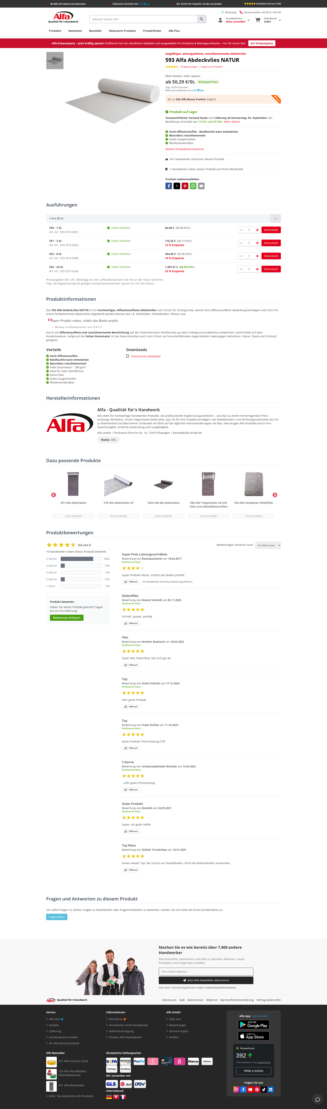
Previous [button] (53, 494)
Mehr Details (232, 121)
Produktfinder (152, 31)
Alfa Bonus (116, 1019)
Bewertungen (177, 1025)
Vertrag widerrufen (269, 1000)
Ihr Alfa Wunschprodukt (64, 1043)
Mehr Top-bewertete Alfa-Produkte (71, 1096)
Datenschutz (195, 1000)
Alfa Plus (174, 31)
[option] (73, 494)
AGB (182, 1000)
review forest (263, 1062)
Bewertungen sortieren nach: (235, 544)
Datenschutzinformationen (221, 987)
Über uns (175, 1019)
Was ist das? (260, 1016)
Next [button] (274, 494)
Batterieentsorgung (121, 1031)
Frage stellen (57, 917)
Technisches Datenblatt (146, 356)
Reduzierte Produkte (122, 31)
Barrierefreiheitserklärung (237, 1000)
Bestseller (95, 31)
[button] (168, 186)
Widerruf (212, 1000)
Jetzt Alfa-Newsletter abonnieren (208, 980)
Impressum (169, 1000)
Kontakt (54, 1025)
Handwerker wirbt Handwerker (128, 1025)
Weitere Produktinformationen (184, 149)
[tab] (163, 218)
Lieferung (55, 1031)
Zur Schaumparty (262, 43)
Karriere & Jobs (178, 1031)
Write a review (253, 1070)
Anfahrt (174, 1037)
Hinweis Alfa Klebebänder (125, 1037)
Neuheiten (75, 31)
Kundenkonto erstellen (63, 1037)
